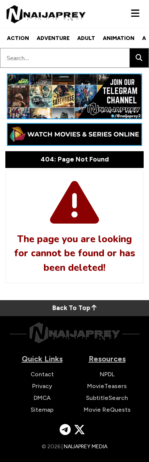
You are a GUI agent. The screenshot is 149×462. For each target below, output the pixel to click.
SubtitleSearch (107, 397)
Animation (118, 38)
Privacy (42, 386)
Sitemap (42, 409)
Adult (86, 38)
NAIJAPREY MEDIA (85, 446)
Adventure (53, 38)
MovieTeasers (107, 386)
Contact (42, 374)
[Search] (139, 57)
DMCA (42, 397)
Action (18, 38)
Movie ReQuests (107, 409)
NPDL (107, 374)
